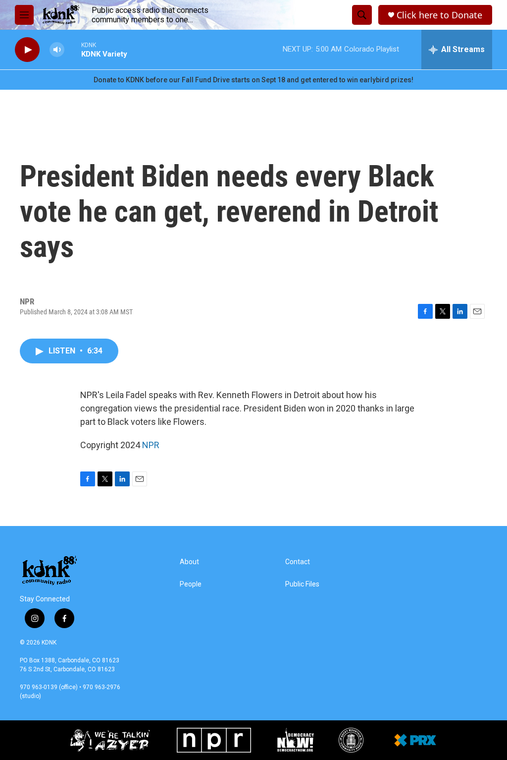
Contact (297, 562)
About (189, 562)
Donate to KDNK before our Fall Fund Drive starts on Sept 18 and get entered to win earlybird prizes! (253, 80)
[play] (27, 50)
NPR (150, 445)
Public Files (302, 584)
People (191, 584)
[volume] (57, 50)
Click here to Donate (439, 15)
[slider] (72, 49)
